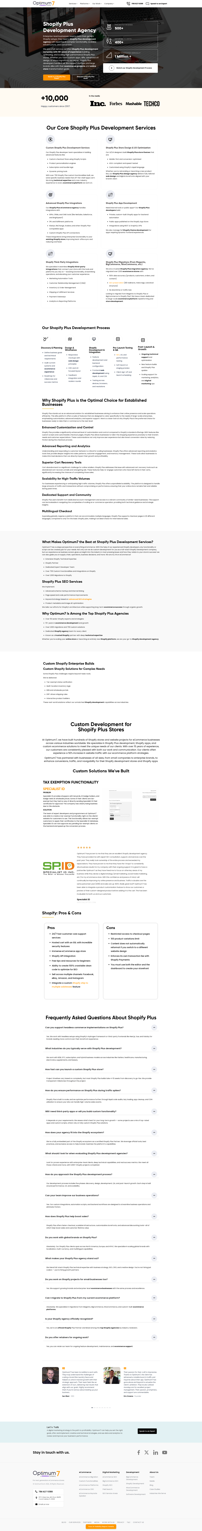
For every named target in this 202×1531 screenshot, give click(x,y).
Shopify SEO (107, 1485)
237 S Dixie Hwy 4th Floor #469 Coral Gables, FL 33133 (50, 1498)
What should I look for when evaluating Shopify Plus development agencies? (86, 1153)
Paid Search (107, 1489)
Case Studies (155, 1489)
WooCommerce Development (133, 1488)
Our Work (96, 3)
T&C (128, 1522)
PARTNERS (87, 1522)
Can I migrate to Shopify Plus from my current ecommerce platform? (82, 1297)
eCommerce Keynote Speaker (88, 1494)
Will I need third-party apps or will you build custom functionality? (80, 1111)
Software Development (136, 1494)
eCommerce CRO (86, 1489)
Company (108, 3)
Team (152, 1477)
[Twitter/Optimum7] (146, 1452)
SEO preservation (116, 283)
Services (72, 3)
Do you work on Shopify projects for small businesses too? (76, 1279)
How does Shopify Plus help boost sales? (67, 1216)
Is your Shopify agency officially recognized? (69, 1318)
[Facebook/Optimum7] (138, 1452)
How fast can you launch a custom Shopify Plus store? (74, 1069)
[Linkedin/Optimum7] (155, 1452)
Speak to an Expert (159, 3)
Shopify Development (135, 1483)
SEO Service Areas (110, 1493)
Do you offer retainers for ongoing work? (67, 1337)
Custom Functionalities (88, 1481)
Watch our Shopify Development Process (134, 68)
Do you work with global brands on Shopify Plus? (71, 1237)
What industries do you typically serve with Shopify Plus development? (83, 1048)
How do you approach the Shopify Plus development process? (78, 1174)
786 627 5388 (138, 3)
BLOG (64, 1522)
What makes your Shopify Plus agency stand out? (72, 1258)
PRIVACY (120, 1522)
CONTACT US (138, 1522)
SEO (118, 355)
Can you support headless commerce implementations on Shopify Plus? (84, 1027)
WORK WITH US (108, 1522)
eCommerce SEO (110, 1477)
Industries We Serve (158, 1493)
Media (152, 1481)
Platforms (84, 3)
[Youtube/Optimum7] (164, 1452)
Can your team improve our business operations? (72, 1195)
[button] (101, 1027)
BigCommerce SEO (110, 1481)
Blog (151, 1485)
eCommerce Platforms (88, 1485)
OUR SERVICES (74, 1522)
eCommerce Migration (88, 1477)
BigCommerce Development (132, 1478)
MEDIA (96, 1522)
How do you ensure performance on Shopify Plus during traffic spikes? (83, 1090)
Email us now (44, 1504)
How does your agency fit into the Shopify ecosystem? (74, 1132)
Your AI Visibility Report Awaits (101, 1526)
